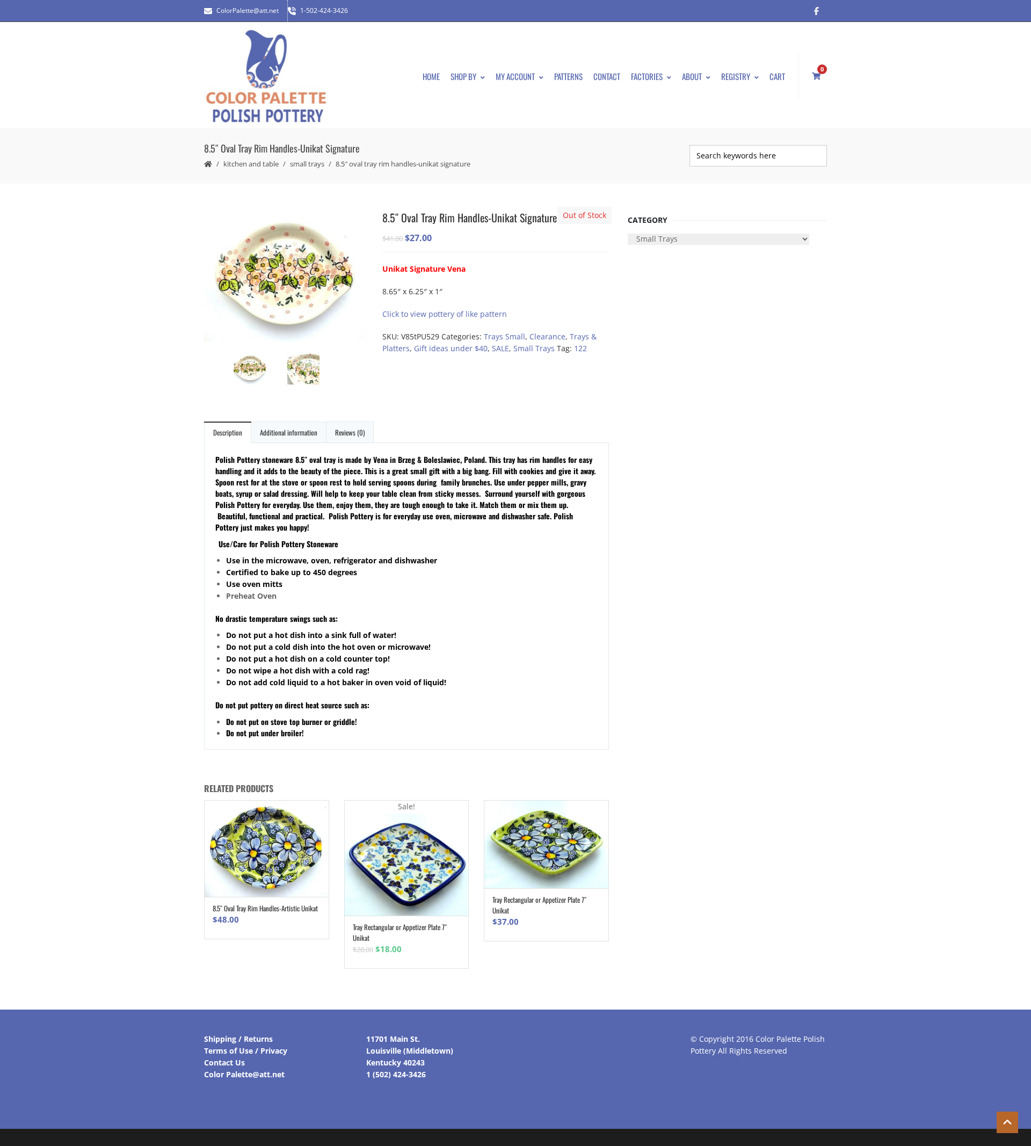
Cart (777, 76)
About (692, 76)
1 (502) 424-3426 (396, 1074)
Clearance (547, 336)
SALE (500, 348)
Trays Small (504, 336)
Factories (647, 76)
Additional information (288, 432)
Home (431, 76)
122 (580, 348)
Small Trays (307, 164)
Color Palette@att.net (244, 1074)
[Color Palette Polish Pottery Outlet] (266, 76)
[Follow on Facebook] (816, 10)
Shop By (463, 76)
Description (227, 432)
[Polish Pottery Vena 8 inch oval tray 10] (311, 369)
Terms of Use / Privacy (245, 1051)
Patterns (568, 76)
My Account (515, 76)
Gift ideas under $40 (451, 348)
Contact (606, 76)
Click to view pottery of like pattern (444, 314)
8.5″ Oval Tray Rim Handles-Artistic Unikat (265, 908)
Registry (735, 76)
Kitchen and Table (251, 164)
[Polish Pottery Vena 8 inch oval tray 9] (284, 275)
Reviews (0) (350, 432)
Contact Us (224, 1062)
